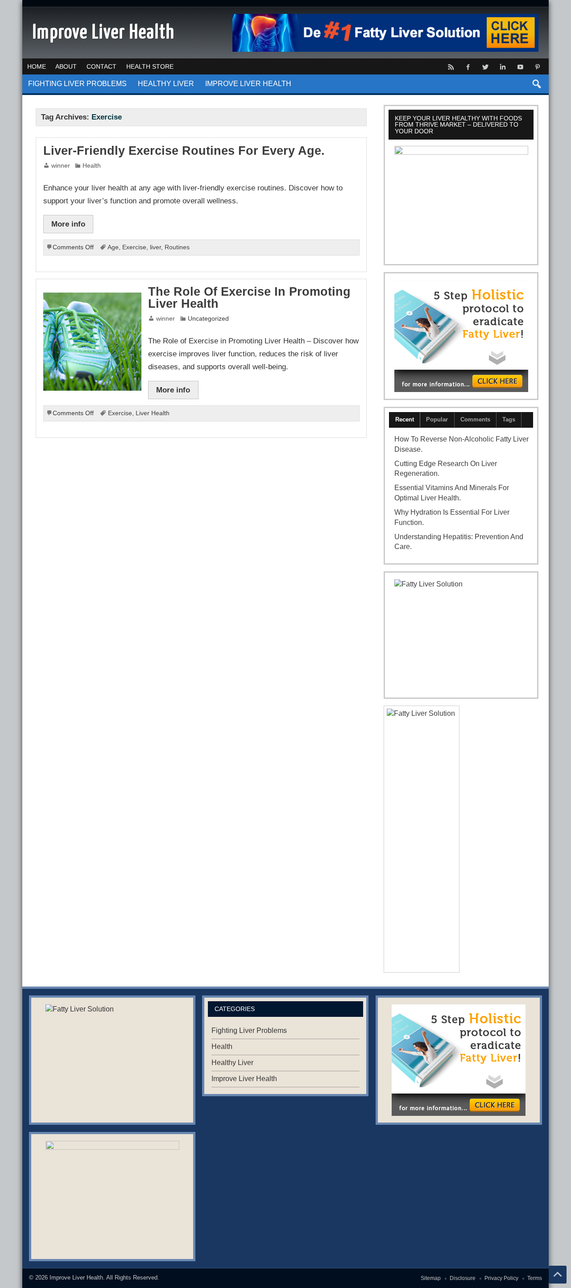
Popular (437, 419)
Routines (177, 247)
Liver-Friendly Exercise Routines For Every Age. (184, 150)
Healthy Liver (166, 83)
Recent (404, 419)
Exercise (134, 247)
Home (36, 66)
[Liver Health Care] (461, 336)
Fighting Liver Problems (77, 83)
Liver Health (153, 413)
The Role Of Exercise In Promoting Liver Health (249, 297)
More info (68, 223)
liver (155, 247)
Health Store (150, 66)
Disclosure (463, 1278)
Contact (101, 66)
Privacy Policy (501, 1278)
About (66, 66)
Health (92, 165)
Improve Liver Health (248, 83)
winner (60, 165)
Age (113, 247)
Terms (534, 1278)
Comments (475, 419)
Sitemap (431, 1278)
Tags (508, 419)
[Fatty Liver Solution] (461, 635)
